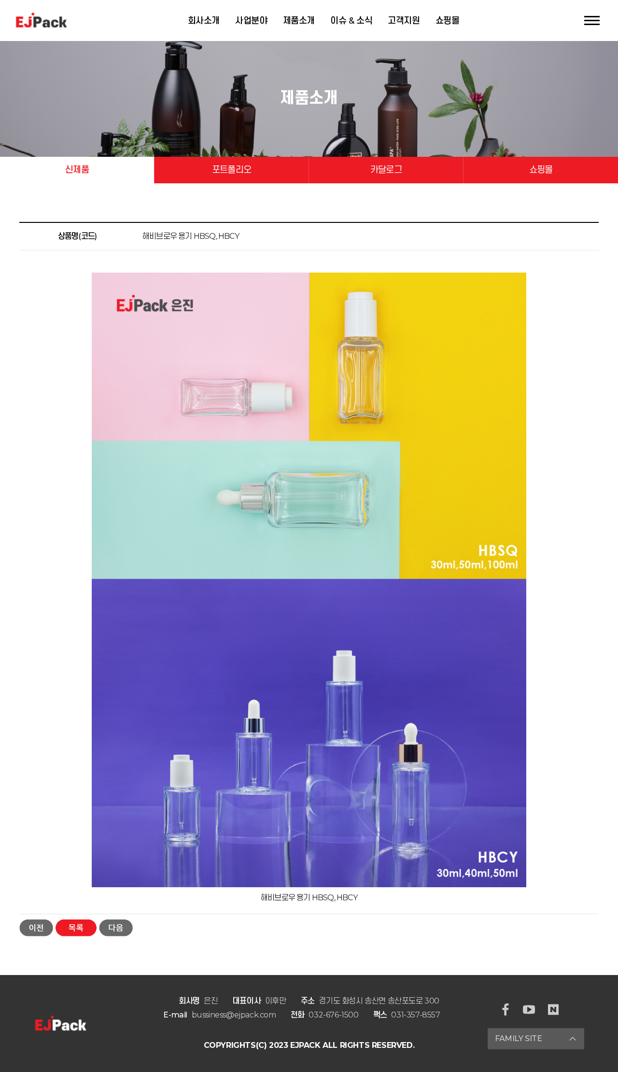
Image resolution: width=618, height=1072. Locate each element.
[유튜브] (529, 1010)
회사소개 (204, 20)
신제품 (77, 170)
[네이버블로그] (553, 1010)
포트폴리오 (231, 170)
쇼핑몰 (447, 20)
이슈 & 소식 (351, 20)
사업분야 (251, 20)
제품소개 (299, 20)
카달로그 (386, 170)
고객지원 (404, 20)
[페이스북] (505, 1010)
